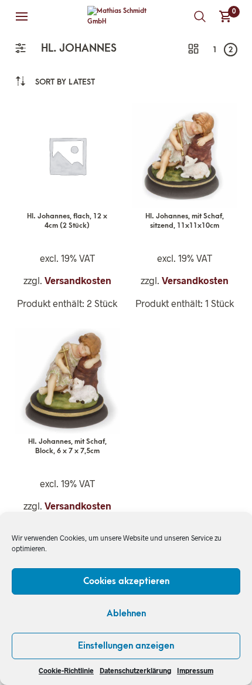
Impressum (195, 670)
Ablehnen (126, 613)
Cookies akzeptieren (126, 581)
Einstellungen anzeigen (126, 645)
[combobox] (65, 82)
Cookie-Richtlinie (66, 670)
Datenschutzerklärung (135, 670)
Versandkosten (78, 280)
